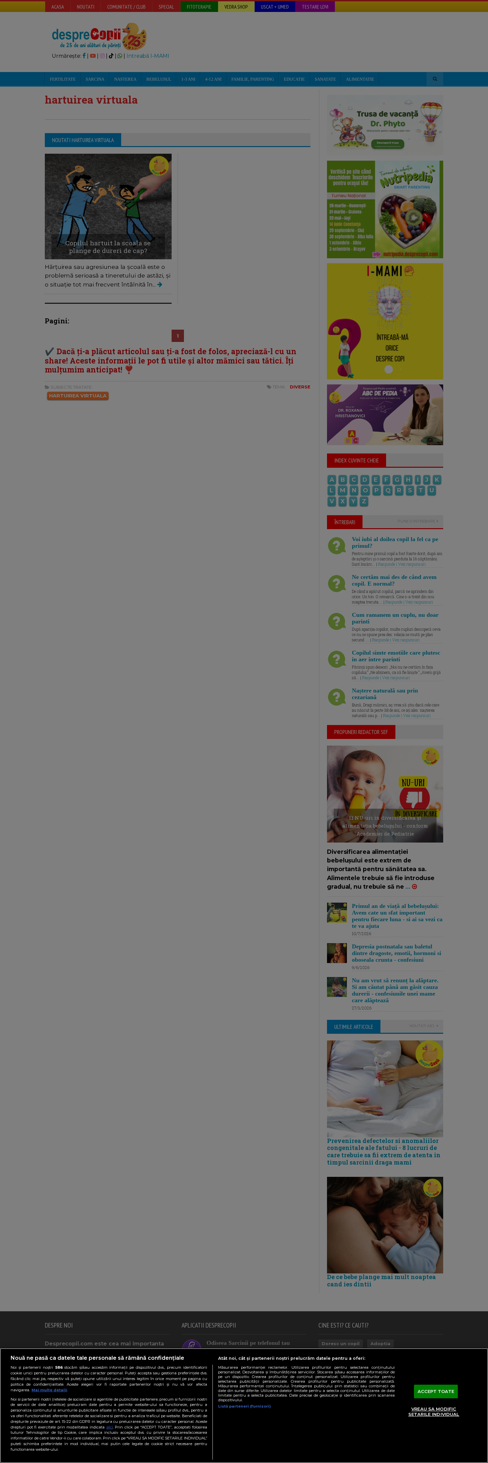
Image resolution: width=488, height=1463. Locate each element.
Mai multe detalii (49, 1390)
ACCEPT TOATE (436, 1391)
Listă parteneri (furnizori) (244, 1406)
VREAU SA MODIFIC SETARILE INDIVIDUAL (433, 1412)
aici (109, 1426)
